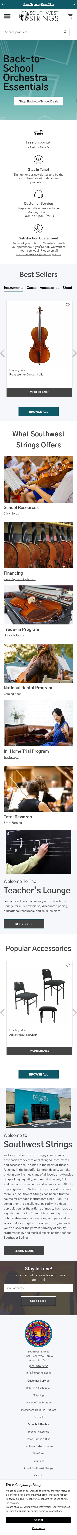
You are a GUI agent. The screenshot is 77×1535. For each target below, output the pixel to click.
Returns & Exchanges (38, 1388)
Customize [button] (38, 1528)
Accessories (49, 288)
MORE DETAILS (39, 392)
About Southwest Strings (38, 1468)
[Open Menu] (7, 16)
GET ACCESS (24, 924)
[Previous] (4, 4)
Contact (38, 1417)
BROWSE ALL (38, 411)
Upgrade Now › (14, 635)
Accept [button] (38, 1520)
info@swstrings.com (38, 1373)
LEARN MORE (24, 1250)
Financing (38, 1461)
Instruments (13, 288)
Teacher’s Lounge (38, 1431)
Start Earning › (14, 822)
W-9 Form (38, 1453)
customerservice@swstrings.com (38, 254)
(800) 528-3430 (38, 1366)
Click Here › (11, 513)
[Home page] (39, 16)
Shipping (38, 1395)
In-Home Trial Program (38, 1402)
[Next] (73, 4)
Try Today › (11, 757)
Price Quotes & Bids (38, 1439)
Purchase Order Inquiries (38, 1446)
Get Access (50, 4)
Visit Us (38, 1475)
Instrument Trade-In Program (38, 1410)
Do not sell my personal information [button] (42, 1511)
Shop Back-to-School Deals (38, 101)
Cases (31, 288)
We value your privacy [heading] (23, 1485)
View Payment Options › (20, 579)
